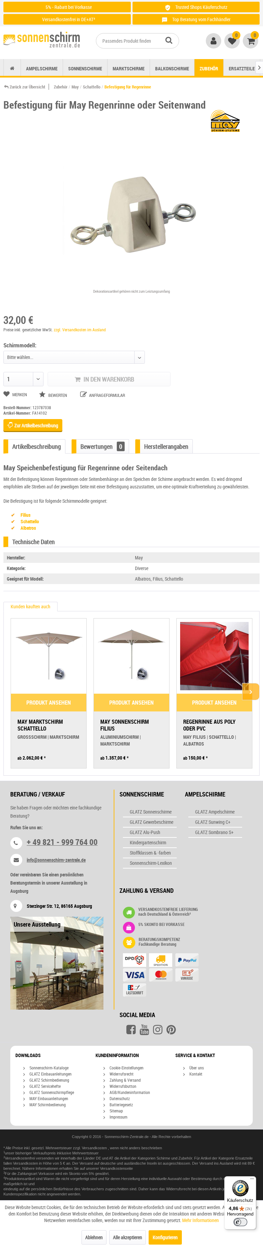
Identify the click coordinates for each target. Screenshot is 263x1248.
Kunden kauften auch (30, 606)
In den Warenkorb (108, 379)
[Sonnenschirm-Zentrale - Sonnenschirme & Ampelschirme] (41, 41)
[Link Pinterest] (171, 1029)
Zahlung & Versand (125, 1080)
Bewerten (57, 395)
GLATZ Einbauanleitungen (50, 1074)
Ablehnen (94, 1237)
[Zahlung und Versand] (174, 975)
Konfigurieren (165, 1237)
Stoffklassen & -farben (150, 852)
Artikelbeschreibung (36, 446)
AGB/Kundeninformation (129, 1092)
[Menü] (252, 1180)
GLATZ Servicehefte (44, 1086)
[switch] (240, 1222)
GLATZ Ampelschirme (215, 811)
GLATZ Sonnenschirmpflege (51, 1092)
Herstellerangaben (166, 446)
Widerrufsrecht (121, 1074)
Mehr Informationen (200, 1220)
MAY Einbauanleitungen (48, 1098)
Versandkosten (95, 1148)
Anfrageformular (106, 395)
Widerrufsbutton (122, 1086)
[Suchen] (169, 40)
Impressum (118, 1117)
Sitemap (116, 1110)
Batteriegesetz (121, 1104)
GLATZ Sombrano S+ (214, 832)
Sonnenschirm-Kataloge (48, 1067)
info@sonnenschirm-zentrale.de (56, 860)
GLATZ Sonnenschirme (151, 811)
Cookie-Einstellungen (126, 1067)
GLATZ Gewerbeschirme (151, 822)
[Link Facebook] (131, 1029)
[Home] (12, 68)
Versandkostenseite (116, 1168)
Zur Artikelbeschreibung (35, 425)
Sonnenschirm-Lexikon (151, 863)
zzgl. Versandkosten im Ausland (80, 329)
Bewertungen (101, 446)
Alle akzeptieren (127, 1237)
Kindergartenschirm (148, 842)
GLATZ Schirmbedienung (48, 1080)
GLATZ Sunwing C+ (212, 822)
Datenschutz (119, 1098)
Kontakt (195, 1074)
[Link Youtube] (144, 1029)
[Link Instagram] (157, 1029)
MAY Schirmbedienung (47, 1104)
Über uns (196, 1067)
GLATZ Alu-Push (145, 832)
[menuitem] (137, 40)
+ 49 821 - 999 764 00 (62, 841)
